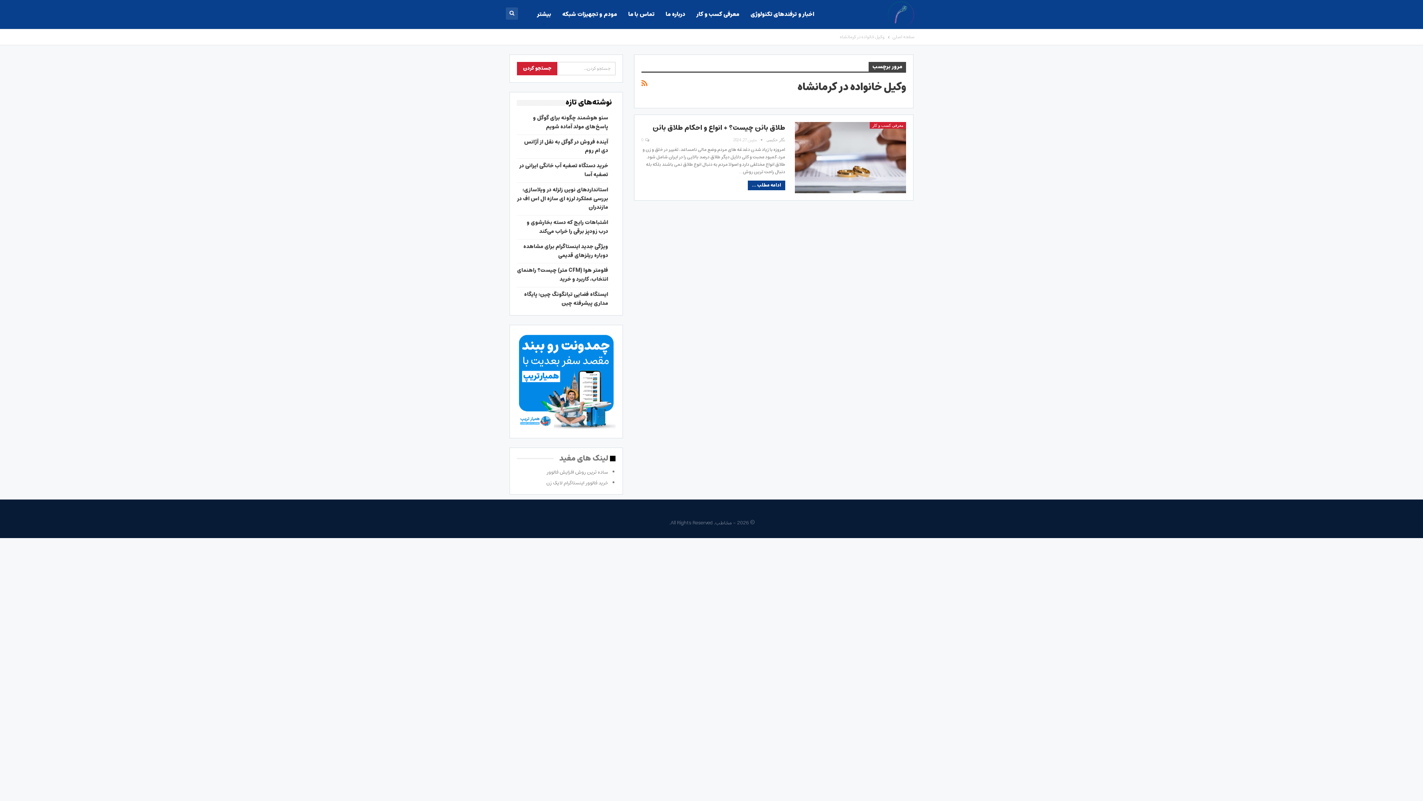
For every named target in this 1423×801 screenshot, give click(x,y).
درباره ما (675, 14)
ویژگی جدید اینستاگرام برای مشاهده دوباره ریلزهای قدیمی (565, 251)
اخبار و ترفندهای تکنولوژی (782, 14)
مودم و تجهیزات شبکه (589, 14)
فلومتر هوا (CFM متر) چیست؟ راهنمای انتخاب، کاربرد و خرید (562, 275)
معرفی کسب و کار (717, 14)
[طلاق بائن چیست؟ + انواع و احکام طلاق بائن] (850, 157)
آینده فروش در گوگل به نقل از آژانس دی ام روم (566, 146)
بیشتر (544, 14)
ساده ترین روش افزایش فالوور (577, 472)
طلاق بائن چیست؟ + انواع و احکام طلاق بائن (719, 128)
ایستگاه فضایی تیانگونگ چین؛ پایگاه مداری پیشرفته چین (566, 299)
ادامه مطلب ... (766, 185)
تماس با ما (641, 14)
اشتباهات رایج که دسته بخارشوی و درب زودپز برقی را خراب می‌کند (567, 227)
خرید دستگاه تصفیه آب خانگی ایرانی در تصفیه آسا (563, 170)
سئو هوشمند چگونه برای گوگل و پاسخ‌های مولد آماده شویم (570, 122)
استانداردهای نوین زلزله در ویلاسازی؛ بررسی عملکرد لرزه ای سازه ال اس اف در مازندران (562, 198)
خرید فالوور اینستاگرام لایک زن (577, 483)
